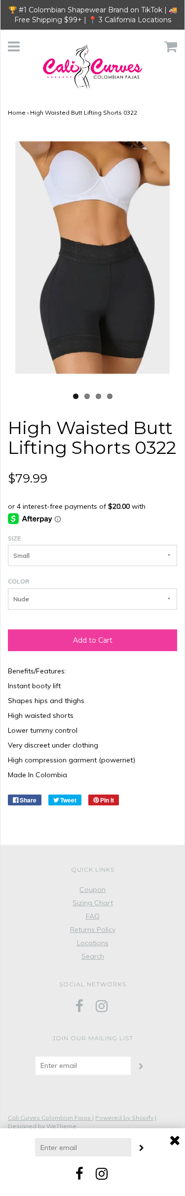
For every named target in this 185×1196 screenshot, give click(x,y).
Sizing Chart (93, 902)
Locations (93, 942)
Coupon (92, 889)
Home (17, 112)
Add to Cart (92, 640)
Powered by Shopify (124, 1117)
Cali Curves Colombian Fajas (50, 1117)
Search (92, 956)
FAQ (93, 916)
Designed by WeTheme (42, 1126)
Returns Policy (92, 929)
